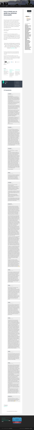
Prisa (27, 42)
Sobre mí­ (7, 6)
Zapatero (26, 49)
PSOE (28, 42)
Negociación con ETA (27, 40)
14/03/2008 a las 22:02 (10, 318)
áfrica (29, 49)
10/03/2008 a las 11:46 (10, 183)
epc (27, 31)
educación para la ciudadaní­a (28, 29)
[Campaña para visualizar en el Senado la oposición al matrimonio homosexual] (12, 73)
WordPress (10, 428)
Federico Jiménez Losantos (27, 32)
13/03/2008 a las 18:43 (10, 270)
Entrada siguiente (18, 86)
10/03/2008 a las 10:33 (10, 173)
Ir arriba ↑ (30, 428)
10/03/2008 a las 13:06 (10, 204)
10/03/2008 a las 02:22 (10, 94)
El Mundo (28, 30)
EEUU (25, 30)
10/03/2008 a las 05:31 (10, 149)
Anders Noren (27, 428)
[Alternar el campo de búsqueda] (31, 6)
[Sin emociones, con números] (6, 72)
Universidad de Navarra (27, 48)
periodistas (29, 41)
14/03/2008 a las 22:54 (10, 363)
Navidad (26, 39)
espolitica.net (5, 406)
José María (9, 93)
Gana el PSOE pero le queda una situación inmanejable (10, 13)
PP (25, 42)
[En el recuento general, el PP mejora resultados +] (18, 72)
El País (25, 31)
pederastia (26, 41)
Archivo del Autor (5, 83)
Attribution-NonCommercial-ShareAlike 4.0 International (5, 420)
